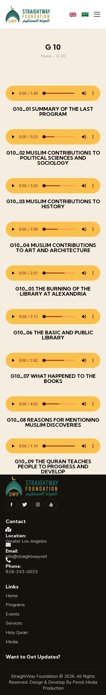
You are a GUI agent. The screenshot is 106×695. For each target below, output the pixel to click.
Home (46, 56)
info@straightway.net (26, 556)
